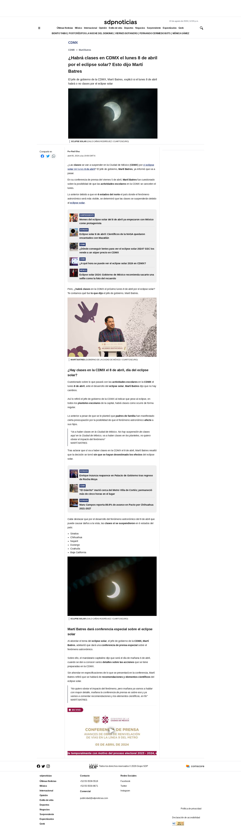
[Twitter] (48, 156)
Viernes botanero (126, 33)
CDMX (71, 50)
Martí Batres (85, 50)
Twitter (123, 786)
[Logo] (120, 22)
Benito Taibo (59, 33)
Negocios (140, 28)
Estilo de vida (115, 28)
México (78, 28)
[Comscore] (195, 766)
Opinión (103, 28)
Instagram (125, 790)
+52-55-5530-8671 (89, 786)
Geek (181, 28)
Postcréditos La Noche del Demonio (91, 33)
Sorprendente (154, 28)
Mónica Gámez (181, 33)
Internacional (90, 28)
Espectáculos (170, 28)
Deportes (128, 28)
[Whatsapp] (53, 156)
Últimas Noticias (65, 28)
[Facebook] (42, 156)
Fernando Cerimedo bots (155, 33)
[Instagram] (48, 766)
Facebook (125, 781)
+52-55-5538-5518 (89, 781)
